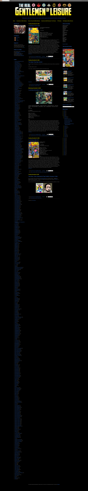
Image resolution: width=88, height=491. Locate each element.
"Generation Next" (17, 97)
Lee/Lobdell (16, 321)
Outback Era (16, 379)
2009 (64, 152)
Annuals (16, 177)
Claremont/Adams (17, 200)
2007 (64, 154)
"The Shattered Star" (17, 153)
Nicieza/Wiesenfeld (17, 376)
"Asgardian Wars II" (17, 67)
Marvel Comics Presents (18, 348)
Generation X (40, 135)
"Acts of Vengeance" (17, 65)
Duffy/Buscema (17, 243)
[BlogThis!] (49, 56)
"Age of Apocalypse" (17, 66)
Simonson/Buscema (17, 409)
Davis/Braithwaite (17, 232)
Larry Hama (16, 316)
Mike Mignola (16, 361)
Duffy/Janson (16, 245)
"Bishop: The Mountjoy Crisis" (19, 71)
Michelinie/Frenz (17, 359)
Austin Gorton (17, 37)
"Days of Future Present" (18, 83)
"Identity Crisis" (17, 102)
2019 (64, 140)
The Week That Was (37, 85)
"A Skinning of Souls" (17, 64)
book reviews (16, 473)
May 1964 (16, 356)
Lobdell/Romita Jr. (17, 333)
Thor (15, 438)
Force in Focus (17, 262)
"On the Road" (17, 118)
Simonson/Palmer (17, 413)
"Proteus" (16, 121)
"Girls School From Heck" (18, 98)
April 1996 (16, 178)
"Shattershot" (16, 126)
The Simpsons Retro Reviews (68, 20)
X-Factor (16, 462)
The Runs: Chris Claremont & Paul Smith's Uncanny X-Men (43, 176)
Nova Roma (16, 378)
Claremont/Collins (17, 205)
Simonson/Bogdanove (18, 407)
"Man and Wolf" (17, 113)
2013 (64, 147)
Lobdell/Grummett (17, 327)
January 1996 (16, 299)
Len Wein (16, 323)
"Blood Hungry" (17, 72)
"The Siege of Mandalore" (18, 155)
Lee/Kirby (16, 320)
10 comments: (44, 84)
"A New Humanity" (17, 63)
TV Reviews (59, 20)
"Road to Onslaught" (17, 123)
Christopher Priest (17, 199)
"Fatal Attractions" (17, 91)
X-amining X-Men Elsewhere (19, 472)
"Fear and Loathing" (17, 93)
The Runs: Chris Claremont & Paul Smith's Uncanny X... (69, 124)
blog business (32, 85)
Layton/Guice (16, 319)
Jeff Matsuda (16, 300)
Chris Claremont (17, 198)
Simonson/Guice (17, 410)
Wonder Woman (17, 461)
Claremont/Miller (17, 211)
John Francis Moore (40, 57)
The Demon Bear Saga (18, 433)
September (66, 127)
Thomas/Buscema (17, 436)
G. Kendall (17, 40)
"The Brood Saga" (17, 130)
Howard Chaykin (17, 289)
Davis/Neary (16, 234)
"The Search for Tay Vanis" (18, 152)
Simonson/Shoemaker (18, 415)
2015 (64, 145)
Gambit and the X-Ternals (18, 268)
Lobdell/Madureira (17, 330)
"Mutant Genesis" (17, 114)
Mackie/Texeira (17, 345)
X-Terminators (17, 470)
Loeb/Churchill (17, 334)
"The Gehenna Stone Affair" (18, 141)
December (65, 116)
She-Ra (16, 404)
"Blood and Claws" (17, 73)
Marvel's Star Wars (17, 354)
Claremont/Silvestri (17, 214)
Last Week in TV (17, 318)
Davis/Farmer (16, 233)
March (65, 134)
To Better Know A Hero (18, 439)
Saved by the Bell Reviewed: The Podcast (48, 20)
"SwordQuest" (16, 129)
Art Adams (16, 180)
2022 (64, 115)
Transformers (16, 447)
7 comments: (43, 170)
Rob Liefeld (16, 391)
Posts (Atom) (34, 200)
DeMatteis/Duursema (18, 237)
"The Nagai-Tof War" (17, 147)
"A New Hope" (17, 62)
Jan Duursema (17, 298)
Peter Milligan (16, 382)
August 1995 (16, 183)
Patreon (16, 380)
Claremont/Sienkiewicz (18, 213)
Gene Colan (16, 270)
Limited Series (17, 324)
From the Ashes (17, 263)
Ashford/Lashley (17, 181)
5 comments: (43, 56)
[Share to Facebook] (51, 56)
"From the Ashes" (17, 95)
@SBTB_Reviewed (19, 54)
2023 (64, 114)
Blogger (58, 484)
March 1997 (45, 57)
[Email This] (48, 56)
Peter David (16, 381)
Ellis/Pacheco (16, 250)
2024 (64, 113)
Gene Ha (16, 271)
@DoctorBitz (18, 52)
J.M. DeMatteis (17, 295)
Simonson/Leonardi (17, 411)
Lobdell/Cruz (16, 326)
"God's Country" (17, 99)
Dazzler (16, 235)
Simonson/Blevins (17, 406)
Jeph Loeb (16, 301)
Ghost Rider (16, 274)
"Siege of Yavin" (17, 127)
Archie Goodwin (17, 179)
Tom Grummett (17, 445)
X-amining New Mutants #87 (67, 48)
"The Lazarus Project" (18, 145)
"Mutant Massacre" (17, 115)
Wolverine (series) (17, 460)
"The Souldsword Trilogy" (18, 156)
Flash (15, 261)
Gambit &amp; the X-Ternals (18, 267)
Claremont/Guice (17, 207)
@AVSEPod (22, 55)
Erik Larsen (16, 251)
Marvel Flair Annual (17, 349)
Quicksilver (16, 385)
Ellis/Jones (16, 248)
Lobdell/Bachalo (44, 135)
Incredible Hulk (17, 293)
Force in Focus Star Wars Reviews (34, 20)
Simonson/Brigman (17, 408)
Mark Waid (16, 347)
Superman (16, 431)
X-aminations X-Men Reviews (22, 20)
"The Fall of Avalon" (17, 140)
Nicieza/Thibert (17, 374)
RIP (15, 386)
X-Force (51, 57)
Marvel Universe (17, 353)
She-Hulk (16, 403)
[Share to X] (50, 56)
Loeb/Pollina (16, 335)
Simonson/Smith (17, 417)
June (65, 130)
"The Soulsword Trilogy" (18, 157)
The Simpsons (17, 434)
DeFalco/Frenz (17, 236)
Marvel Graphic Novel (18, 350)
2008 (64, 153)
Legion (16, 322)
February (65, 135)
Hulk (15, 291)
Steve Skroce (16, 430)
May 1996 (16, 357)
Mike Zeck (16, 362)
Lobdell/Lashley (17, 329)
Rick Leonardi (17, 390)
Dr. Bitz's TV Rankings (18, 241)
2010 (64, 151)
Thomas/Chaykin (17, 437)
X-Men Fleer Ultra (17, 466)
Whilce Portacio (17, 458)
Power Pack (16, 383)
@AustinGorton (23, 51)
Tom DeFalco (16, 444)
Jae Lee (16, 297)
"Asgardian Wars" (17, 68)
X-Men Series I (17, 467)
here (41, 181)
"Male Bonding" (17, 112)
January (65, 136)
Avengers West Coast (18, 186)
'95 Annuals (16, 168)
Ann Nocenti (16, 176)
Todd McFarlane (17, 443)
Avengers (16, 184)
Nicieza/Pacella (17, 372)
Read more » (30, 168)
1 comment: (43, 196)
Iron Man (16, 294)
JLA (15, 296)
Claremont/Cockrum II (18, 204)
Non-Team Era (17, 377)
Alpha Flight (16, 172)
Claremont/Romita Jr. (17, 212)
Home (14, 20)
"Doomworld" (16, 87)
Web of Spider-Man (17, 457)
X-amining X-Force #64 (34, 25)
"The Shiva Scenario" (18, 154)
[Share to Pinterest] (52, 56)
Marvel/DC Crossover (18, 355)
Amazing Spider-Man (18, 173)
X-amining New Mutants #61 (70, 92)
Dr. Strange (16, 242)
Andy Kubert (16, 175)
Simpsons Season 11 (18, 419)
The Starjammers (17, 435)
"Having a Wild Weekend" (18, 101)
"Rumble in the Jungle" (18, 124)
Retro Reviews (17, 387)
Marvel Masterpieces (17, 351)
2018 (64, 141)
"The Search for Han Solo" (18, 151)
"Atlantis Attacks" (17, 69)
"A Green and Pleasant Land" (19, 61)
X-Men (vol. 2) (17, 465)
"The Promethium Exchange (18, 148)
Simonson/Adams (17, 405)
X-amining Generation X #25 (35, 90)
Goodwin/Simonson (17, 277)
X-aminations (48, 57)
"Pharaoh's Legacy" (17, 120)
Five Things (16, 260)
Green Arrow (16, 279)
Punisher (16, 384)
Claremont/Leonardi (17, 209)
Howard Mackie (17, 290)
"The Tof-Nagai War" (17, 158)
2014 (64, 146)
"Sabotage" (16, 125)
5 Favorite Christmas (17, 169)
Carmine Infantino (17, 197)
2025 (64, 112)
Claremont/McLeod (17, 210)
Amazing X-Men (17, 174)
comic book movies (17, 474)
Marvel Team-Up (17, 352)
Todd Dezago (16, 442)
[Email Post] (47, 56)
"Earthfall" (16, 89)
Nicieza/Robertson (17, 373)
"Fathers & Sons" (17, 92)
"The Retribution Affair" (18, 150)
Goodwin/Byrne (17, 275)
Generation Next (17, 272)
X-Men (53, 135)
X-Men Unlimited (17, 469)
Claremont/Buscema (17, 201)
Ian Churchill (16, 292)
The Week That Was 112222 (35, 62)
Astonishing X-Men (17, 182)
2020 (64, 139)
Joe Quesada (16, 305)
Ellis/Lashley (16, 249)
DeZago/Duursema (17, 238)
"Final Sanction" (17, 94)
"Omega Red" (16, 117)
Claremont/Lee (17, 208)
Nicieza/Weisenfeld (17, 375)
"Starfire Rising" (17, 128)
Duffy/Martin (16, 246)
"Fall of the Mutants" (17, 90)
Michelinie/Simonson (17, 360)
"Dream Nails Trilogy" (18, 88)
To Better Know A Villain (18, 441)
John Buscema (17, 306)
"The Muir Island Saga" (18, 146)
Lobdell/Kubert (17, 328)
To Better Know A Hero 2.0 (18, 440)
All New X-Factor (17, 171)
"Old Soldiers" (16, 116)
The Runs (55, 179)
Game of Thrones (17, 269)
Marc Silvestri (16, 346)
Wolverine (16, 459)
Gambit (16, 266)
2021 (64, 138)
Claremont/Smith (43, 178)
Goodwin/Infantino (17, 276)
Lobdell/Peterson (17, 331)
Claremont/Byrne (17, 202)
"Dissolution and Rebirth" (18, 85)
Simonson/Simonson (17, 416)
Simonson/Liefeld (17, 412)
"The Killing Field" (17, 143)
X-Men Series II (17, 468)
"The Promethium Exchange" (19, 149)
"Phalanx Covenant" (17, 119)
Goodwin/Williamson (17, 278)
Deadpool (16, 239)
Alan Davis (16, 170)
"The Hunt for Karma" (17, 142)
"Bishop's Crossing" (17, 70)
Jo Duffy (16, 303)
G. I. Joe (16, 264)
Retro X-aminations (17, 388)
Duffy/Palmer (16, 247)
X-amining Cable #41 (33, 140)
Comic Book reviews (33, 57)
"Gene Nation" (17, 96)
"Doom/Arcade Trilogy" (18, 86)
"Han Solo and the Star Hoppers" (19, 100)
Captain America (17, 196)
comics (37, 57)
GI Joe (15, 265)
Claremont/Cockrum (17, 203)
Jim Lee (16, 302)
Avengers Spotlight (17, 185)
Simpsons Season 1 (17, 418)
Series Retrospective (17, 401)
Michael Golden (17, 358)
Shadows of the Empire (18, 402)
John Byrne (16, 307)
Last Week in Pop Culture (18, 317)
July (65, 129)
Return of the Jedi (17, 389)
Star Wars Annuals (17, 429)
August (65, 128)
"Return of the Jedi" (17, 122)
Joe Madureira (17, 304)
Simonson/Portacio (17, 414)
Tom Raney (16, 446)
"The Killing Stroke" (17, 144)
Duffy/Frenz (16, 244)
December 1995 (17, 240)
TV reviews (16, 432)
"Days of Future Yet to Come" (19, 84)
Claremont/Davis (17, 206)
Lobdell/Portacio (17, 332)
